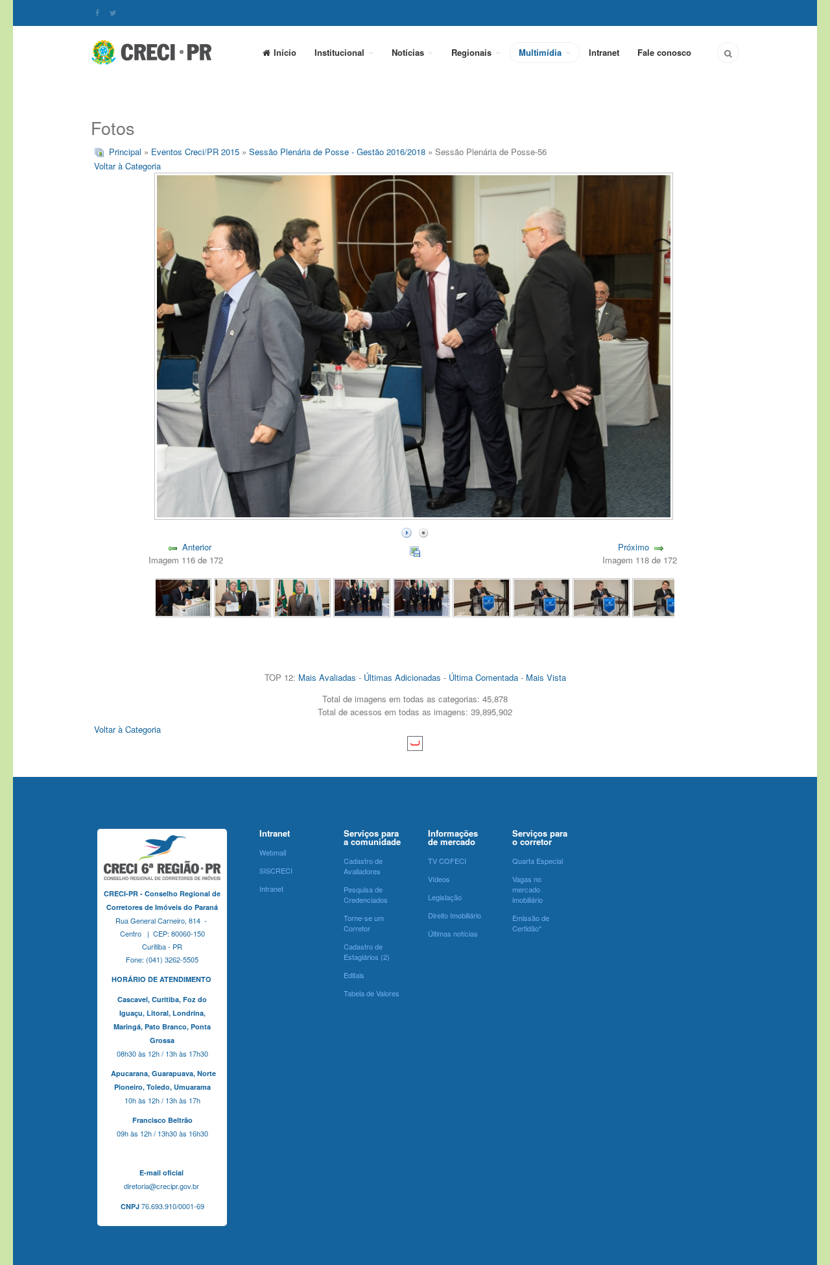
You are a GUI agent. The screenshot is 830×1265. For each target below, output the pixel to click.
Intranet (604, 52)
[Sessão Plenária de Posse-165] (601, 597)
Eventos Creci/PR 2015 (195, 151)
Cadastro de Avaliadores (363, 865)
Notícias (409, 52)
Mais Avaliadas (327, 677)
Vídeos (439, 879)
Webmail (272, 852)
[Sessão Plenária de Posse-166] (541, 597)
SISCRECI (275, 870)
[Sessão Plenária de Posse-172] (182, 597)
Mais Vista (546, 677)
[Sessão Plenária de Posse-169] (361, 597)
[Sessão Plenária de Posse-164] (660, 597)
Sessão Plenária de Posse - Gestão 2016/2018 (337, 151)
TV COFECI (447, 860)
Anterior (196, 547)
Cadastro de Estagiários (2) (367, 951)
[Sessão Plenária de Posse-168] (421, 597)
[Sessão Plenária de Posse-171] (242, 597)
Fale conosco (664, 52)
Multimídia (541, 52)
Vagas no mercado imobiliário (527, 889)
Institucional (340, 52)
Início (285, 52)
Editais (354, 975)
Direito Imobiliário (454, 915)
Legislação (445, 897)
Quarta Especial (537, 860)
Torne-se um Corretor (364, 923)
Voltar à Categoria (127, 166)
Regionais (472, 52)
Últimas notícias (453, 933)
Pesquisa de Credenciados (366, 894)
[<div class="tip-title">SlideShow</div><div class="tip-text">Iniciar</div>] (406, 531)
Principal (125, 151)
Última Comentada (483, 677)
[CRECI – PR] (152, 52)
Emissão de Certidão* (530, 923)
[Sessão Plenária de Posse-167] (481, 597)
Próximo (633, 547)
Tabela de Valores (371, 993)
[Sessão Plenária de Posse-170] (302, 597)
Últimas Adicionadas (402, 677)
